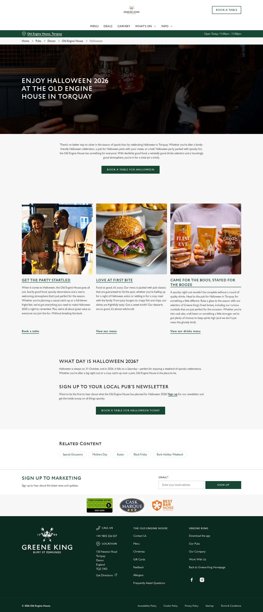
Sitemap (210, 605)
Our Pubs (194, 543)
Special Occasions (73, 454)
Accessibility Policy (147, 605)
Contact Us (139, 535)
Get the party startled (46, 280)
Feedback (138, 567)
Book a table (57, 239)
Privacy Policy (191, 605)
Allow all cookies (233, 9)
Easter (120, 454)
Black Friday (140, 454)
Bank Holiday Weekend (170, 454)
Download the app (199, 535)
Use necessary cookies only (233, 21)
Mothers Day (99, 454)
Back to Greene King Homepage (207, 567)
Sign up (172, 394)
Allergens (138, 575)
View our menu (131, 239)
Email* (163, 477)
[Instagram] (202, 579)
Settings (183, 37)
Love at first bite (114, 280)
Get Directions (104, 575)
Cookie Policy (171, 605)
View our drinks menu (205, 239)
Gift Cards (139, 559)
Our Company (197, 551)
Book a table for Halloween (130, 169)
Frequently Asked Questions (149, 583)
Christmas (139, 551)
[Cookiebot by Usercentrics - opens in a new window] (23, 37)
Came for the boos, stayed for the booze (202, 282)
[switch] (103, 37)
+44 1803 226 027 (106, 536)
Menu (136, 543)
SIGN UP (223, 484)
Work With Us (197, 559)
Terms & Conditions (231, 605)
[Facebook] (191, 579)
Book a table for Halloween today (130, 410)
